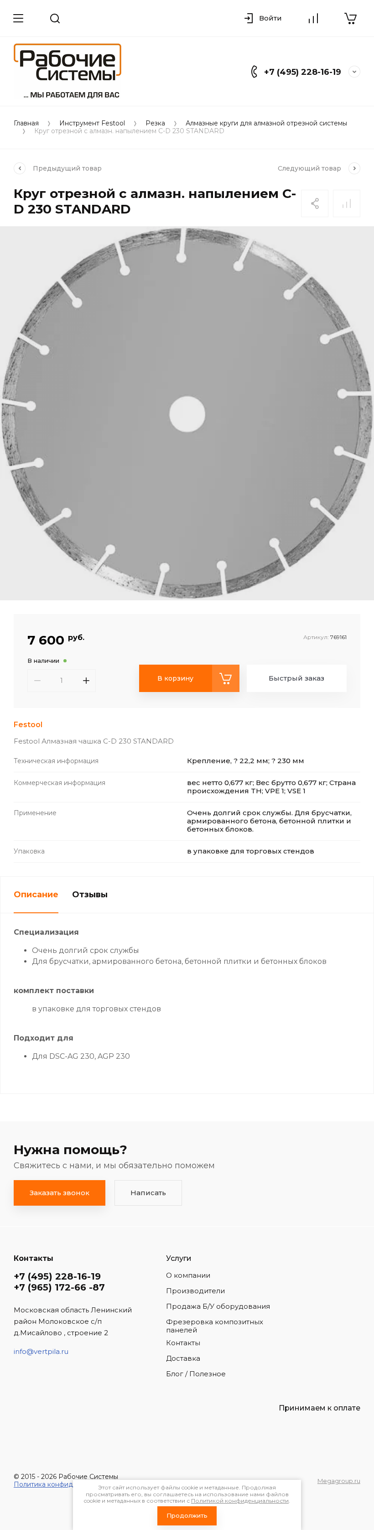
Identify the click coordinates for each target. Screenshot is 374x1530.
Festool (28, 724)
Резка (155, 123)
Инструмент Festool (92, 123)
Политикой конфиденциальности (240, 1500)
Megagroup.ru (338, 1480)
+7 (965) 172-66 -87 (59, 1287)
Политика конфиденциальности (66, 1484)
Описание (36, 895)
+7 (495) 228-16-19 (302, 72)
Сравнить (346, 203)
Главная (26, 123)
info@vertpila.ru (41, 1351)
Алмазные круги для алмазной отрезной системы (266, 123)
